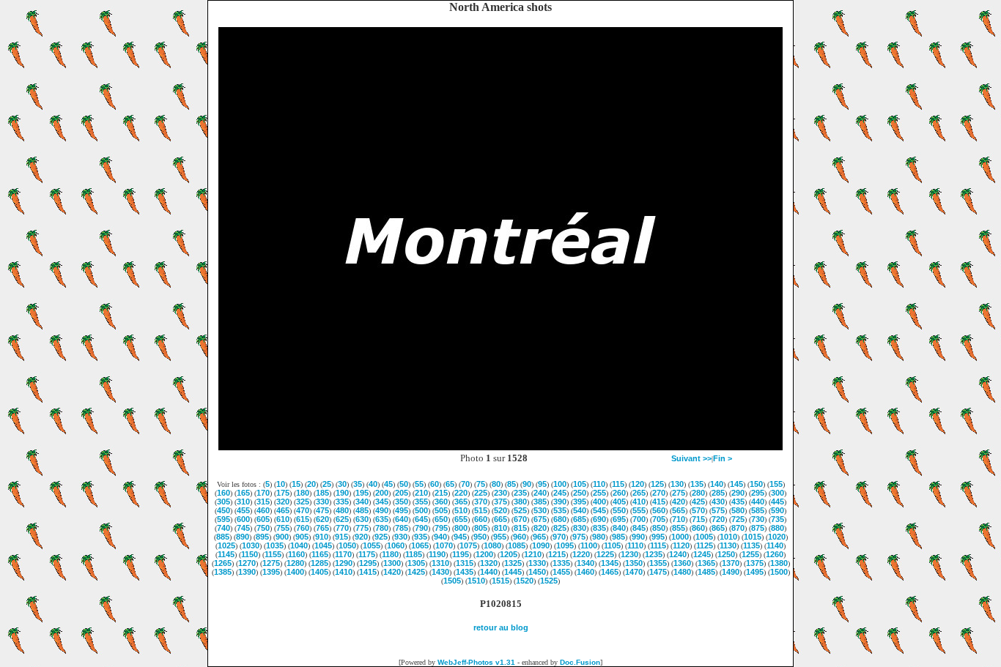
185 (322, 492)
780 (381, 527)
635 (381, 519)
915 (341, 536)
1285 (319, 563)
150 (756, 484)
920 (361, 536)
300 (777, 492)
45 (388, 484)
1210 (533, 554)
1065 (420, 545)
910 (321, 536)
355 (421, 501)
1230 (629, 554)
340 (362, 501)
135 (696, 484)
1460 (585, 571)
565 (678, 510)
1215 (557, 554)
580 (738, 510)
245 (559, 492)
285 (718, 492)
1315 (464, 563)
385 (540, 501)
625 (342, 519)
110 (599, 484)
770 (342, 527)
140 (716, 484)
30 (342, 484)
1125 (704, 545)
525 (520, 510)
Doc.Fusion (580, 662)
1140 (775, 545)
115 (618, 484)
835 (599, 527)
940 (440, 536)
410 (639, 501)
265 (639, 492)
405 (619, 501)
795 (441, 527)
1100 (588, 545)
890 (242, 536)
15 (296, 484)
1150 (249, 554)
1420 (392, 571)
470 (302, 510)
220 (461, 492)
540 (579, 510)
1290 (343, 563)
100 (559, 484)
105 (579, 484)
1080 (492, 545)
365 (461, 501)
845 (639, 527)
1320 (489, 563)
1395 (271, 571)
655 (461, 519)
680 (559, 519)
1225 (605, 554)
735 (777, 519)
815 (520, 527)
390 (559, 501)
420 (678, 501)
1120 (681, 545)
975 (579, 536)
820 (540, 527)
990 (638, 536)
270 (658, 492)
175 (282, 492)
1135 (751, 545)
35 (357, 484)
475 (322, 510)
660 (480, 519)
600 (243, 519)
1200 (484, 554)
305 (223, 501)
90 (526, 484)
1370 (730, 563)
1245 (702, 554)
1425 (416, 571)
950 (480, 536)
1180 (390, 554)
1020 (777, 536)
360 (441, 501)
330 (322, 501)
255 (599, 492)
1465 (609, 571)
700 (639, 519)
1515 (500, 580)
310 (243, 501)
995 (658, 536)
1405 (319, 571)
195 (362, 492)
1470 (634, 571)
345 (381, 501)
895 (262, 536)
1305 (416, 563)
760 (302, 527)
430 (718, 501)
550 (619, 510)
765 (322, 527)
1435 (464, 571)
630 (362, 519)
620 (322, 519)
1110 (635, 545)
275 (678, 492)
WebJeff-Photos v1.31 (476, 662)
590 (777, 510)
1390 (247, 571)
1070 (444, 545)
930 (400, 536)
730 (757, 519)
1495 (755, 571)
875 (757, 527)
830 (579, 527)
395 (579, 501)
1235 (653, 554)
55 (419, 484)
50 (403, 484)
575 (718, 510)
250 (579, 492)
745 (243, 527)
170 (263, 492)
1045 (323, 545)
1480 (682, 571)
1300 (392, 563)
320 (282, 501)
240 (540, 492)
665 (500, 519)
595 (223, 519)
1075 (468, 545)
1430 (440, 571)
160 (223, 492)
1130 (728, 545)
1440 (489, 571)
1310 (440, 563)
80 (496, 484)
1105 (612, 545)
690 (599, 519)
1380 (779, 563)
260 (619, 492)
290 (738, 492)
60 (434, 484)
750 (263, 527)
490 (381, 510)
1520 (524, 580)
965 (539, 536)
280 (698, 492)
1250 (726, 554)
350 (401, 501)
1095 (565, 545)
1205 (508, 554)
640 (401, 519)
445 (777, 501)
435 (738, 501)
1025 (226, 545)
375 (500, 501)
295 (757, 492)
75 (480, 484)
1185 (413, 554)
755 (282, 527)
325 (302, 501)
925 (381, 536)
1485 (706, 571)
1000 (680, 536)
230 (500, 492)
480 (342, 510)
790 (421, 527)
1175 (366, 554)
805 (480, 527)
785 (401, 527)
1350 (634, 563)
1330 (537, 563)
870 (738, 527)
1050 (347, 545)
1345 (609, 563)
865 (718, 527)
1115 (658, 545)
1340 (585, 563)
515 (480, 510)
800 (461, 527)
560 (658, 510)
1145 (226, 554)
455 (243, 510)
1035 (275, 545)
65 (450, 484)
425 (698, 501)
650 (441, 519)
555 (639, 510)
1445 (513, 571)
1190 (437, 554)
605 (263, 519)
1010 (728, 536)
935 (420, 536)
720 (718, 519)
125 (657, 484)
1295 (368, 563)
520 (500, 510)
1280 (295, 563)
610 (282, 519)
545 (599, 510)
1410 (343, 571)
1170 (343, 554)
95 (542, 484)
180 (302, 492)
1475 (658, 571)
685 (579, 519)
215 (441, 492)
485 (362, 510)
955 (499, 536)
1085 (516, 545)
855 (678, 527)
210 (421, 492)
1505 (452, 580)
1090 (541, 545)
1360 (682, 563)
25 (326, 484)
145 (736, 484)
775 (362, 527)
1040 (299, 545)
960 (519, 536)
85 (511, 484)
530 (540, 510)
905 (302, 536)
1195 (460, 554)
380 (520, 501)
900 (282, 536)
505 (441, 510)
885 (222, 536)
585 (757, 510)
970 (559, 536)
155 (776, 484)
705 (658, 519)
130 (677, 484)
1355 (658, 563)
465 (282, 510)
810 (500, 527)
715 (698, 519)
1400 (295, 571)
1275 (271, 563)
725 (738, 519)
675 (540, 519)
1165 (319, 554)
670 (520, 519)
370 (480, 501)
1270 (247, 563)
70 (465, 484)
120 (637, 484)
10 (280, 484)
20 (311, 484)
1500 (779, 571)
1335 (561, 563)
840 (619, 527)
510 (461, 510)
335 (342, 501)
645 (421, 519)
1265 (223, 563)
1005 (704, 536)
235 (520, 492)
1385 (223, 571)
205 (401, 492)
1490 (730, 571)
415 (658, 501)
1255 (750, 554)
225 (480, 492)
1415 (368, 571)
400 (599, 501)
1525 (549, 580)
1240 (678, 554)
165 (243, 492)
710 (678, 519)
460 (263, 510)
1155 (273, 554)
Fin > (722, 458)
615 (302, 519)
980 (598, 536)
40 (373, 484)
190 (342, 492)
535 (559, 510)
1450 (537, 571)
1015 (752, 536)
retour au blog (500, 627)
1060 (396, 545)
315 (263, 501)
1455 (561, 571)
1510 (476, 580)
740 (223, 527)
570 (698, 510)
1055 (371, 545)
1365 (706, 563)
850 (658, 527)
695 (619, 519)
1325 (513, 563)
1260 (774, 554)
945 (460, 536)
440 (757, 501)
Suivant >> (691, 458)
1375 (755, 563)
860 (698, 527)
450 (223, 510)
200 (381, 492)
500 (421, 510)
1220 (581, 554)
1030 (250, 545)
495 (401, 510)
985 (618, 536)
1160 (296, 554)
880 (777, 527)
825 (559, 527)
